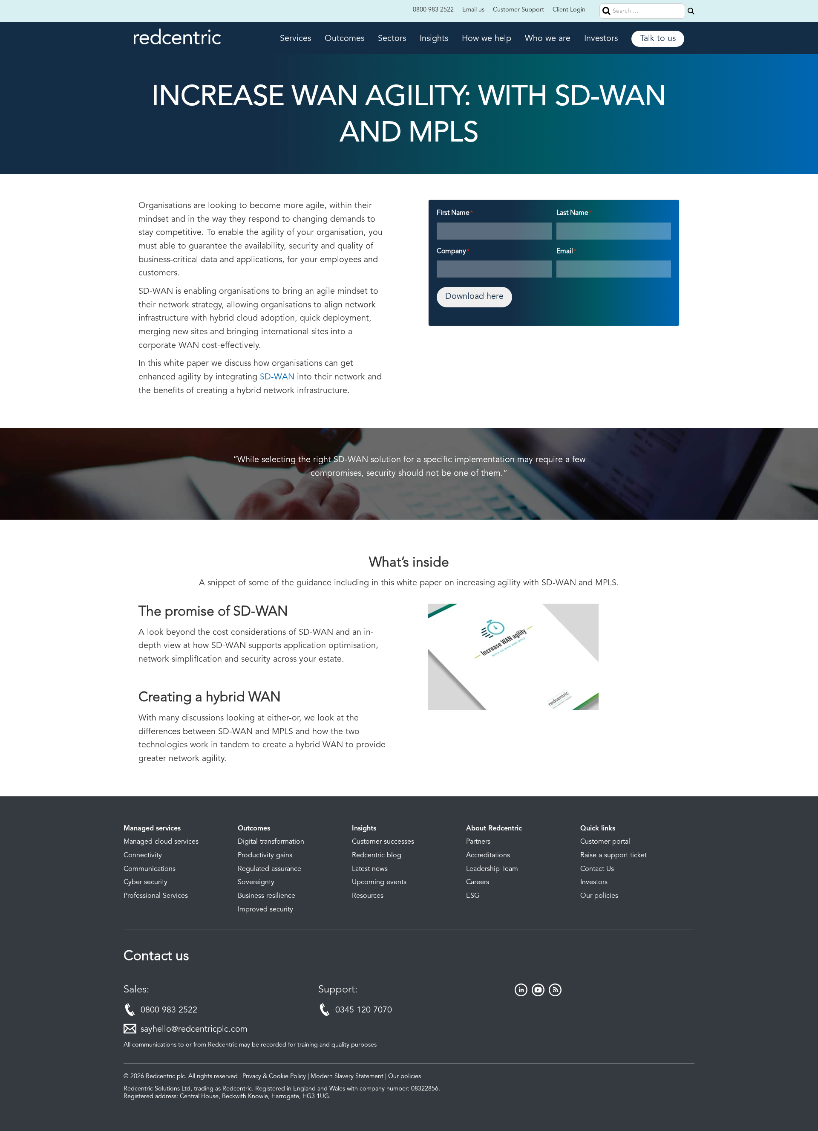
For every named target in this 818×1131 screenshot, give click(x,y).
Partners (478, 842)
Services (295, 39)
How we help (486, 39)
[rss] (555, 994)
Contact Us (597, 869)
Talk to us (658, 39)
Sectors (392, 39)
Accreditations (488, 855)
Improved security (265, 909)
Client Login (569, 10)
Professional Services (156, 896)
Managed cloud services (161, 842)
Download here (474, 296)
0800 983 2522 (433, 10)
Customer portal (605, 842)
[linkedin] (521, 994)
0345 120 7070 (363, 1010)
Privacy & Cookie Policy (274, 1076)
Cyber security (145, 882)
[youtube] (538, 994)
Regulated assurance (269, 869)
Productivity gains (265, 855)
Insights (434, 39)
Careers (477, 882)
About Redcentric (494, 828)
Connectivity (143, 855)
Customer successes (383, 842)
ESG (473, 896)
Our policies (599, 896)
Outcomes (344, 39)
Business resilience (266, 896)
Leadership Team (492, 869)
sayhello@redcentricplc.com (194, 1029)
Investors (601, 39)
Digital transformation (271, 842)
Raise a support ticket (613, 855)
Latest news (370, 869)
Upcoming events (379, 882)
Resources (367, 896)
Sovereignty (256, 882)
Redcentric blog (376, 855)
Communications (150, 869)
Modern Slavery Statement (347, 1076)
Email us (473, 10)
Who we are (547, 39)
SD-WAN (277, 377)
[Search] (691, 11)
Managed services (152, 828)
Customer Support (518, 10)
